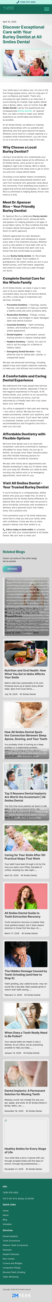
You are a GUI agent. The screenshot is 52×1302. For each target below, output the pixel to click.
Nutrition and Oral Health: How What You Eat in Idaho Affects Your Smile (25, 674)
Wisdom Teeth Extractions (15, 1245)
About (6, 1215)
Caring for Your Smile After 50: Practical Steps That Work (25, 856)
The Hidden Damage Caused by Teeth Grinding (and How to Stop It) (26, 974)
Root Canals (8, 1258)
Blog (5, 1219)
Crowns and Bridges (12, 1263)
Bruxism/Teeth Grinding (14, 1272)
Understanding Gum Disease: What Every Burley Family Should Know (24, 612)
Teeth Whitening (10, 1277)
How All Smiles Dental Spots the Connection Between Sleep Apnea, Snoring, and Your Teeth (26, 735)
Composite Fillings (11, 1267)
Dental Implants (10, 1236)
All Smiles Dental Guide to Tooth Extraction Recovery (23, 914)
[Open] (46, 9)
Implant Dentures (11, 1254)
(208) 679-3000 (27, 2)
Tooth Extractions (11, 1240)
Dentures (7, 1250)
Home (5, 1210)
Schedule (12, 568)
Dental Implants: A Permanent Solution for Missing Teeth (25, 1092)
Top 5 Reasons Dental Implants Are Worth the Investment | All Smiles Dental (25, 797)
